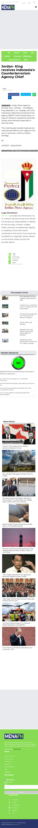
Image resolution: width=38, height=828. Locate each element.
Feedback (7, 772)
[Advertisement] (19, 29)
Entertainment (11, 60)
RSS (13, 813)
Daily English (10, 780)
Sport (25, 60)
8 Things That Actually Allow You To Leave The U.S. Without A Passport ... (28, 315)
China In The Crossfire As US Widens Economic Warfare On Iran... (15, 447)
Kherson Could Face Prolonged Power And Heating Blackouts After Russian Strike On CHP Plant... (18, 550)
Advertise (7, 764)
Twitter (14, 802)
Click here (17, 749)
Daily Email (15, 808)
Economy (17, 56)
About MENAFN (9, 767)
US (6, 53)
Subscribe (21, 792)
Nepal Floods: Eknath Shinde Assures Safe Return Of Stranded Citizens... (17, 525)
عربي (24, 3)
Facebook (15, 800)
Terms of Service (9, 756)
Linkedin (14, 810)
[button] (29, 3)
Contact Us (7, 761)
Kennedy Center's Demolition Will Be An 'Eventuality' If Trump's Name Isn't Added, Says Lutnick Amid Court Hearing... (17, 500)
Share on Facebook (14, 94)
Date (4, 89)
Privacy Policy (8, 759)
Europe (16, 53)
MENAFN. (13, 822)
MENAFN (6, 105)
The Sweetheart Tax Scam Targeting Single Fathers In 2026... (28, 298)
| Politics (6, 56)
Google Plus (16, 805)
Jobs (5, 769)
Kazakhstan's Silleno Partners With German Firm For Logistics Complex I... (28, 341)
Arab (25, 53)
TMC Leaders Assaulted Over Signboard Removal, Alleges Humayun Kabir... (17, 575)
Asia (32, 53)
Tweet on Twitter (26, 94)
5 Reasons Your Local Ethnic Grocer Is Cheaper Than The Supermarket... (28, 306)
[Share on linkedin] (10, 97)
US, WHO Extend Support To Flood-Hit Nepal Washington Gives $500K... (16, 624)
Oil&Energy (29, 56)
